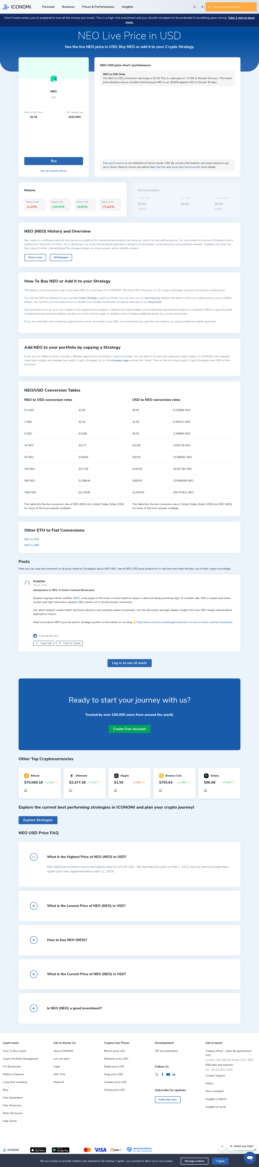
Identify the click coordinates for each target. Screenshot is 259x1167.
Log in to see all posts (129, 663)
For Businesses (12, 1066)
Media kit (58, 1082)
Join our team (61, 1059)
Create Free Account (129, 729)
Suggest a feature (216, 1099)
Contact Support (215, 1075)
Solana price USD (114, 1090)
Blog (5, 1090)
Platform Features (13, 1074)
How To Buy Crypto (14, 1051)
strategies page (120, 360)
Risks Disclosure (12, 1113)
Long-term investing (15, 1082)
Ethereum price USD (116, 1059)
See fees (161, 167)
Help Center (10, 1121)
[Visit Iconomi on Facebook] (162, 1075)
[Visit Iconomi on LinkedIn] (174, 1075)
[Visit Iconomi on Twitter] (157, 1075)
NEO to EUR (31, 539)
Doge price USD (113, 1074)
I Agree (220, 1161)
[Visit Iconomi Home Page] (17, 7)
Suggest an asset (216, 1107)
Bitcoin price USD (114, 1051)
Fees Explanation (13, 1097)
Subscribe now (168, 1099)
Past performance (113, 163)
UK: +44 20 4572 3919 (219, 1070)
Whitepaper (61, 257)
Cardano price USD (115, 1082)
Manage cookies (194, 1161)
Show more (35, 257)
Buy (54, 161)
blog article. (155, 302)
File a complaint (215, 1091)
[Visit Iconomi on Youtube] (168, 1075)
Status (209, 1083)
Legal (56, 1066)
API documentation (166, 1051)
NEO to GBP (31, 545)
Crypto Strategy (87, 298)
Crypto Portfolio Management (20, 1059)
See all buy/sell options (53, 171)
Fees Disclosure (12, 1105)
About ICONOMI (63, 1051)
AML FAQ (59, 1074)
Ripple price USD (114, 1066)
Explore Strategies (38, 820)
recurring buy (152, 298)
